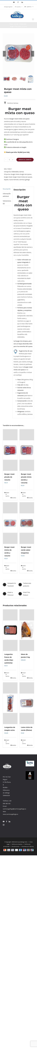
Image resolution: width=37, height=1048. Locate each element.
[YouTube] (3, 821)
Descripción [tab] (7, 189)
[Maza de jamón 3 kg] (27, 630)
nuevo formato (14, 179)
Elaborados (15, 171)
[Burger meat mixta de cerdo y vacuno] (10, 523)
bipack (6, 179)
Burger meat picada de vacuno (9, 477)
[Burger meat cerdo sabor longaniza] (27, 523)
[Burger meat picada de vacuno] (10, 450)
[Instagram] (3, 825)
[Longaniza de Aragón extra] (10, 703)
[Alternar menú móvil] (33, 19)
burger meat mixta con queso (22, 177)
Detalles (14, 497)
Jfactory (31, 846)
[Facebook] (6, 821)
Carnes (21, 171)
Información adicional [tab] (7, 195)
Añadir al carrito (25, 159)
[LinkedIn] (9, 821)
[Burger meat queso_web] (18, 54)
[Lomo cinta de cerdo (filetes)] (27, 703)
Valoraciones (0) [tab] (7, 202)
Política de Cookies (17, 844)
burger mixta (15, 174)
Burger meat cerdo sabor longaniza (26, 550)
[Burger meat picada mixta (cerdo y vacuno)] (27, 450)
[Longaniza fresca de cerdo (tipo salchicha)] (10, 630)
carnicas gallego (24, 179)
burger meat (8, 177)
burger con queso (25, 174)
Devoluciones (15, 846)
